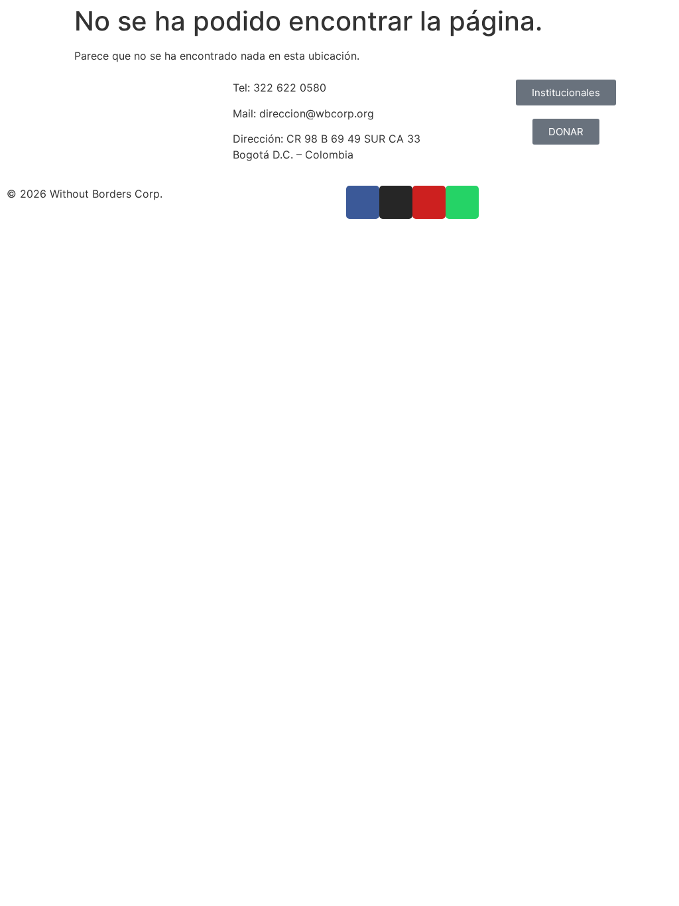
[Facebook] (362, 202)
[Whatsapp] (462, 202)
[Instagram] (395, 202)
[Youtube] (429, 202)
